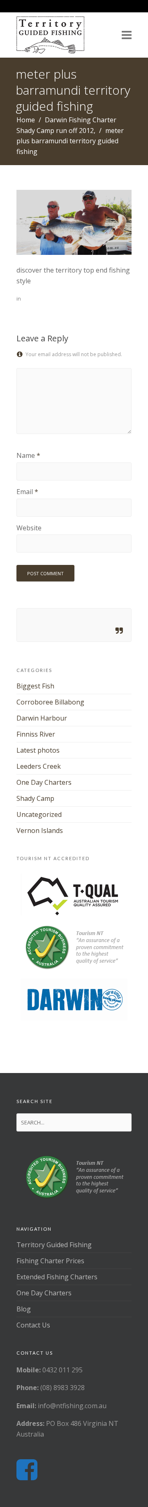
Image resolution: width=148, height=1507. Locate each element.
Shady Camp (35, 798)
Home (25, 119)
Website (29, 527)
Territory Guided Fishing (54, 1244)
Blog (23, 1308)
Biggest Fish (35, 686)
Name (25, 455)
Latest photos (38, 750)
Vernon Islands (39, 830)
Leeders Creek (38, 766)
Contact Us (33, 1325)
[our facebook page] (26, 1470)
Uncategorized (39, 814)
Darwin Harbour (41, 718)
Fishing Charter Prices (50, 1260)
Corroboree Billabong (50, 702)
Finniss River (35, 734)
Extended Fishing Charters (56, 1276)
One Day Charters (44, 782)
